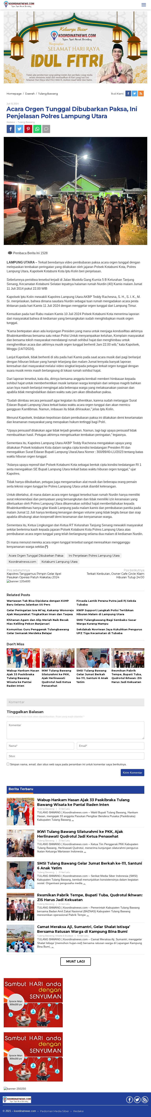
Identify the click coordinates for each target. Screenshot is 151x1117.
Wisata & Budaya (64, 935)
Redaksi (78, 1111)
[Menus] (143, 4)
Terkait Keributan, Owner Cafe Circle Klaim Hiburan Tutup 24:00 (115, 573)
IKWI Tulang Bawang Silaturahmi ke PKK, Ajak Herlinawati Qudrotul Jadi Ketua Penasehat (56, 678)
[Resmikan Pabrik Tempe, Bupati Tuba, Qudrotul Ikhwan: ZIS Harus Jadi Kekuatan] (88, 914)
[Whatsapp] (37, 129)
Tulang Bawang (48, 93)
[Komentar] (46, 129)
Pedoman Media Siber (54, 1111)
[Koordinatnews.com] (19, 4)
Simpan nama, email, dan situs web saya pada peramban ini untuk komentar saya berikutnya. (68, 764)
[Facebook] (128, 93)
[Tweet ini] (19, 129)
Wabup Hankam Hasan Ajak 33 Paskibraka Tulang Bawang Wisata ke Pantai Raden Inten (23, 678)
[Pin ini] (28, 129)
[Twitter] (135, 93)
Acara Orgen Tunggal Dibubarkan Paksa (36, 555)
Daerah (30, 93)
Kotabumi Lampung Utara (59, 562)
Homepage (14, 93)
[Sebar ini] (11, 129)
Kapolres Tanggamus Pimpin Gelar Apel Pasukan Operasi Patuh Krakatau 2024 (34, 573)
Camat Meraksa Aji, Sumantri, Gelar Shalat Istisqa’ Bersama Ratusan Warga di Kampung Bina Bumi (83, 929)
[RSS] (141, 93)
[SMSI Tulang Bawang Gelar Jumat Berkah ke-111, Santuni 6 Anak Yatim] (84, 883)
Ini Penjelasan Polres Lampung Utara (94, 555)
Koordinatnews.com (22, 562)
